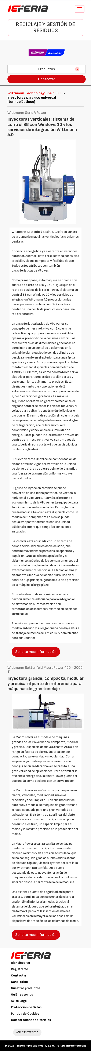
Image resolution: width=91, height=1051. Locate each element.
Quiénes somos (22, 995)
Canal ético (19, 982)
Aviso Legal (19, 1001)
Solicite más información (36, 652)
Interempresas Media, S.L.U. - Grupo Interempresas (51, 1045)
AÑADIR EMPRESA (27, 1032)
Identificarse (20, 963)
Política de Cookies (25, 1014)
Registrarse (19, 969)
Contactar (46, 79)
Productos (46, 69)
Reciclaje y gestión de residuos (45, 27)
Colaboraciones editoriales (31, 1020)
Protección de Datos (26, 1007)
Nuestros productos (25, 988)
